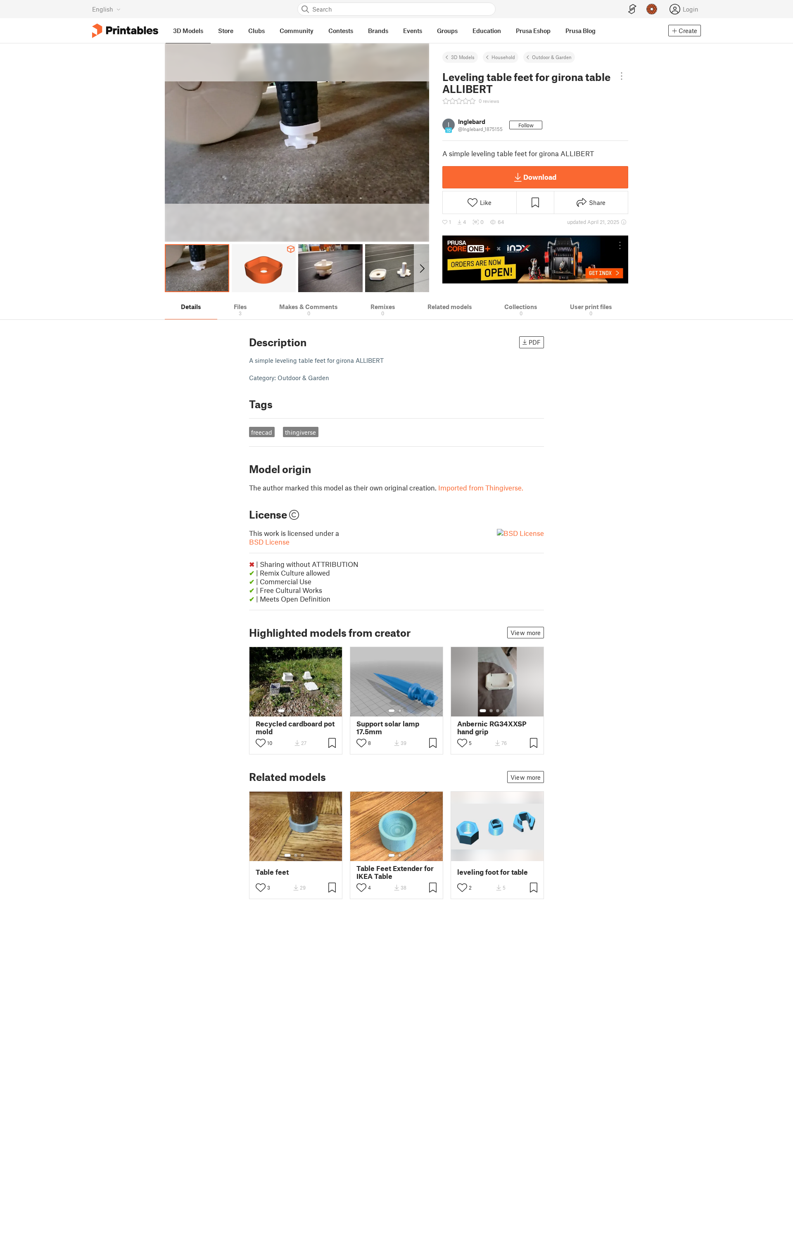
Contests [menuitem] (340, 30)
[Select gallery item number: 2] (289, 710)
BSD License (269, 542)
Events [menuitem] (412, 30)
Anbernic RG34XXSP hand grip (492, 727)
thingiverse (300, 432)
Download (539, 177)
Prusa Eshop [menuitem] (533, 30)
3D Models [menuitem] (188, 30)
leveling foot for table (492, 872)
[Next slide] (421, 268)
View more (525, 632)
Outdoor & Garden (552, 57)
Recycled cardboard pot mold (295, 727)
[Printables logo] (125, 31)
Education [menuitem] (486, 30)
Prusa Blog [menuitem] (580, 30)
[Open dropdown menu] (621, 76)
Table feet (272, 872)
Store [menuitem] (225, 30)
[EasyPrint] (632, 9)
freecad (261, 432)
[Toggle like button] (261, 743)
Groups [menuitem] (447, 30)
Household (503, 57)
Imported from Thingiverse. (480, 487)
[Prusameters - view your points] (651, 9)
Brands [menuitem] (378, 30)
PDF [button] (535, 342)
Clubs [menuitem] (256, 30)
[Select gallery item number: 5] (308, 710)
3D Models (463, 57)
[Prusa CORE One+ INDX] (535, 259)
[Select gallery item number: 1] (281, 710)
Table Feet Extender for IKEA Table (395, 872)
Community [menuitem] (296, 30)
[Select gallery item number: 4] (302, 710)
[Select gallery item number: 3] (296, 710)
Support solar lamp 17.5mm (387, 727)
